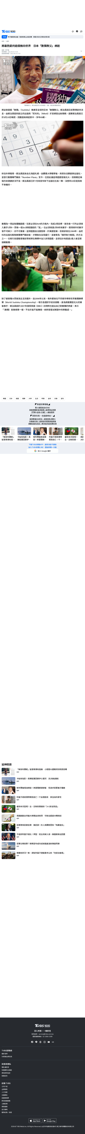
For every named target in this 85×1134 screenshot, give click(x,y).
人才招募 (4, 1092)
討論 (55, 398)
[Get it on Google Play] (49, 1120)
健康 (23, 398)
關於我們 (4, 1054)
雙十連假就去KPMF (42, 407)
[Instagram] (44, 1042)
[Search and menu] (81, 31)
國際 (7, 41)
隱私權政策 (5, 1067)
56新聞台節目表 (7, 1056)
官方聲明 (4, 1109)
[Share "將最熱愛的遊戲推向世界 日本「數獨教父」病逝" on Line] (77, 31)
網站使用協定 (6, 1073)
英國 (17, 398)
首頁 (3, 41)
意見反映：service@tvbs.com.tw (42, 1034)
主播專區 (4, 1095)
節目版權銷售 (6, 1101)
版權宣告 (4, 1076)
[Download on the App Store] (35, 1120)
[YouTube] (49, 1042)
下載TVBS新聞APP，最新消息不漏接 (42, 444)
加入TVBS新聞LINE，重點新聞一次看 (42, 447)
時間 (43, 398)
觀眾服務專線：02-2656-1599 (42, 1036)
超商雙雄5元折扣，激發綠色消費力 (42, 419)
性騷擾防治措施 (7, 1070)
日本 (10, 398)
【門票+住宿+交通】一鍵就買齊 (42, 412)
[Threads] (40, 1042)
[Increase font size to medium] (73, 31)
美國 (4, 398)
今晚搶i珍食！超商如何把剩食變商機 (42, 421)
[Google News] (53, 1042)
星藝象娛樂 (5, 1098)
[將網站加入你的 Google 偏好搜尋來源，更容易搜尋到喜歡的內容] (42, 451)
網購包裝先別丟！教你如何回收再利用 (42, 424)
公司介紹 (4, 1086)
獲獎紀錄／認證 (7, 1112)
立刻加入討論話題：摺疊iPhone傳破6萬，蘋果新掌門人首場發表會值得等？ (32, 37)
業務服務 (4, 1106)
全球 (49, 398)
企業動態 (4, 1089)
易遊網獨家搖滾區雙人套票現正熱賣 (42, 410)
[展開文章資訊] (81, 51)
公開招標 (4, 1104)
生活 (36, 398)
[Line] (36, 1042)
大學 (30, 398)
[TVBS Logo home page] (8, 31)
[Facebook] (32, 1042)
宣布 (62, 398)
